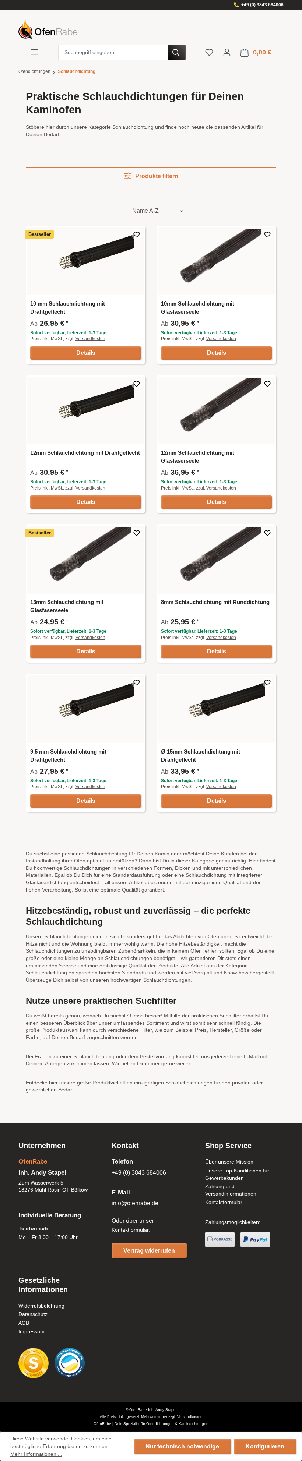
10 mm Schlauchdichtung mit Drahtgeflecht (67, 307)
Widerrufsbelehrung (41, 1306)
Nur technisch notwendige (182, 1446)
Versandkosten (90, 338)
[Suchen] (177, 52)
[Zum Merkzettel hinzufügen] (136, 234)
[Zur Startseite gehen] (151, 29)
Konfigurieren (265, 1446)
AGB (23, 1323)
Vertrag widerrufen (149, 1251)
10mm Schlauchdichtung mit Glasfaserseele (197, 307)
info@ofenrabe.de (135, 1203)
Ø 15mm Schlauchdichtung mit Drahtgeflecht (200, 755)
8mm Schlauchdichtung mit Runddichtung (215, 602)
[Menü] (34, 52)
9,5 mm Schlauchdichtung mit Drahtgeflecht (68, 755)
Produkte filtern (156, 176)
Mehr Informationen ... (36, 1454)
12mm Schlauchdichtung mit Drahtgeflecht (85, 452)
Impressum (31, 1331)
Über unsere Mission (229, 1162)
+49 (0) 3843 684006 (262, 5)
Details (85, 353)
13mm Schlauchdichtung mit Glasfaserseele (66, 606)
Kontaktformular (130, 1230)
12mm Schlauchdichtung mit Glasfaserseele (197, 456)
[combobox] (113, 52)
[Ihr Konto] (227, 52)
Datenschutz (33, 1314)
